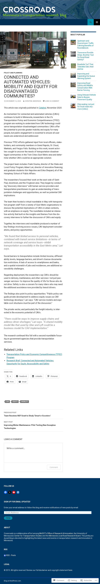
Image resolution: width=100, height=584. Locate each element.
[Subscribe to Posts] (5, 555)
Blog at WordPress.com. (12, 581)
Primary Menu (97, 22)
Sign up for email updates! (17, 502)
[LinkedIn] (18, 492)
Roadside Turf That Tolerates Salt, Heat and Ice (85, 66)
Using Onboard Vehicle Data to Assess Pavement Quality (86, 97)
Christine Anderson (33, 101)
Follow (8, 518)
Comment (54, 467)
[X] (9, 492)
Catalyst (42, 108)
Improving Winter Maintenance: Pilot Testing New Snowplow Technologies (30, 425)
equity (15, 401)
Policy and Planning (13, 73)
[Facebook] (5, 492)
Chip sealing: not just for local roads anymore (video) (85, 106)
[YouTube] (13, 492)
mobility (24, 401)
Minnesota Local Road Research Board (65, 536)
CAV (7, 401)
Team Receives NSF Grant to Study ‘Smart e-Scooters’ (27, 414)
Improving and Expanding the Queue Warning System (86, 76)
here (70, 570)
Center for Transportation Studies (28, 536)
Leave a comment (52, 101)
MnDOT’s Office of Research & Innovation (56, 533)
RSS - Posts (11, 555)
